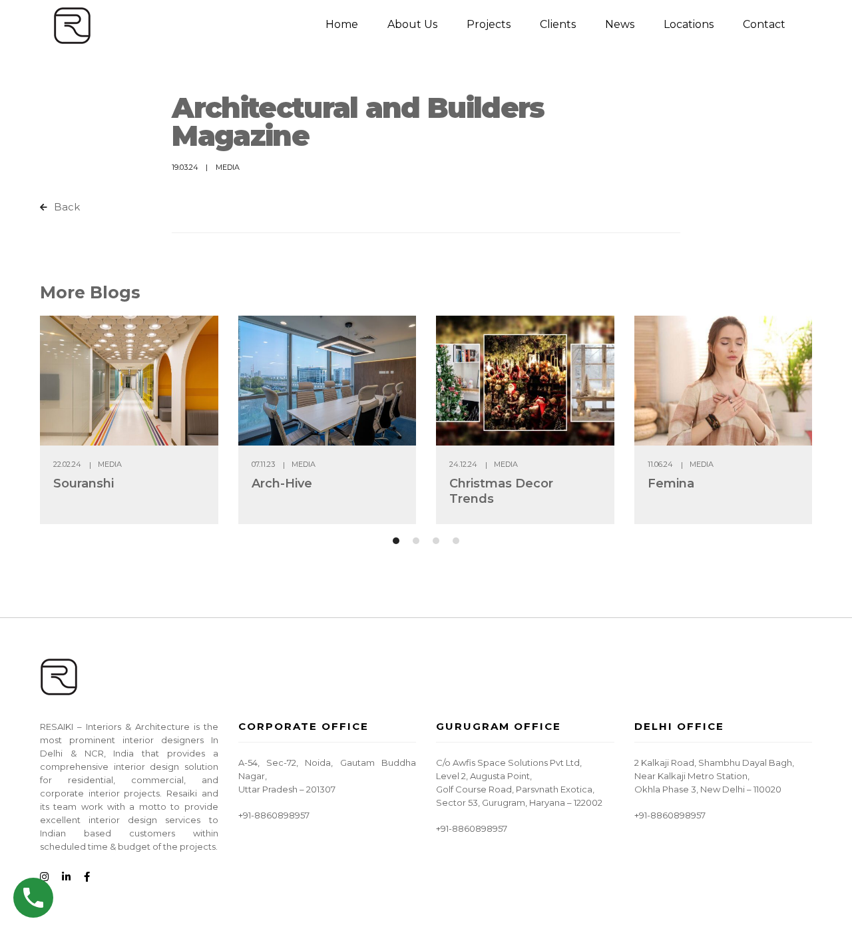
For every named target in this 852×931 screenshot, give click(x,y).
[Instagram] (44, 877)
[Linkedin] (66, 877)
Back (65, 206)
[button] (396, 540)
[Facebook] (87, 877)
